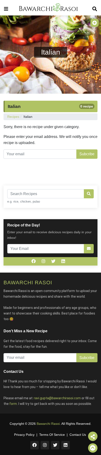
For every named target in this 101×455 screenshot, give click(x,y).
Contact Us (78, 435)
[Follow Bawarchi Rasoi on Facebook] (33, 261)
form (13, 404)
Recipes (13, 116)
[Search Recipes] (89, 194)
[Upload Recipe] (94, 23)
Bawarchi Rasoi (48, 423)
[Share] (92, 436)
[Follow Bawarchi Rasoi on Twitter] (53, 261)
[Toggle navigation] (6, 7)
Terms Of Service (52, 435)
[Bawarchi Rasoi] (48, 8)
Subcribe (86, 154)
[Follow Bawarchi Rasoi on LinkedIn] (63, 261)
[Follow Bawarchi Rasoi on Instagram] (43, 261)
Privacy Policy (24, 435)
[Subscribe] (89, 248)
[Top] (92, 448)
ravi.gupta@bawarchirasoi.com (57, 398)
